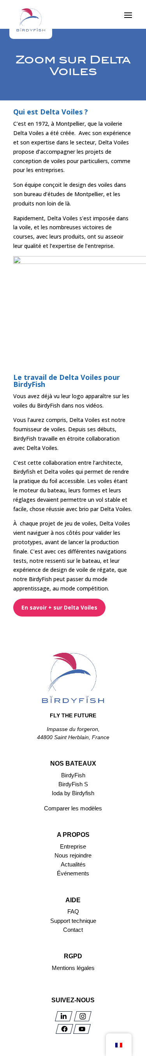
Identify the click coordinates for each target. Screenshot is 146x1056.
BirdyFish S (73, 784)
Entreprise (73, 846)
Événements (73, 873)
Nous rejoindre (73, 855)
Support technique (73, 920)
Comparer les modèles (73, 808)
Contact (73, 929)
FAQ (73, 911)
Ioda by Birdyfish (73, 793)
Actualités (73, 864)
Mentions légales (73, 968)
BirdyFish (73, 775)
